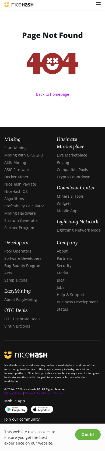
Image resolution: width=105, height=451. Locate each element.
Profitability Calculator (24, 205)
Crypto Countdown (73, 176)
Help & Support (71, 294)
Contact (59, 393)
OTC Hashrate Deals (22, 318)
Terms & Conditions (37, 393)
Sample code (15, 280)
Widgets (64, 203)
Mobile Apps (68, 210)
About (62, 251)
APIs (8, 272)
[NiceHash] (18, 4)
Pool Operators (17, 251)
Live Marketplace (72, 155)
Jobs (60, 287)
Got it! (88, 434)
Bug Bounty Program (22, 265)
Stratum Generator (21, 220)
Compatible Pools (72, 169)
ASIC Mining (15, 162)
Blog (61, 280)
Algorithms (14, 198)
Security (64, 265)
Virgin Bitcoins (17, 326)
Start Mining (15, 147)
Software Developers (22, 258)
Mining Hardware (20, 213)
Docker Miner (16, 176)
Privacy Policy (13, 393)
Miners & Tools (70, 196)
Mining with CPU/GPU (23, 155)
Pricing (63, 162)
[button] (98, 4)
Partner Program (19, 227)
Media (62, 272)
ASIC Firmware (17, 169)
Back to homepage (52, 94)
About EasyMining (20, 299)
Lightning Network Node (79, 230)
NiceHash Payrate (20, 184)
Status (62, 309)
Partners (64, 258)
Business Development (77, 301)
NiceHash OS (16, 191)
